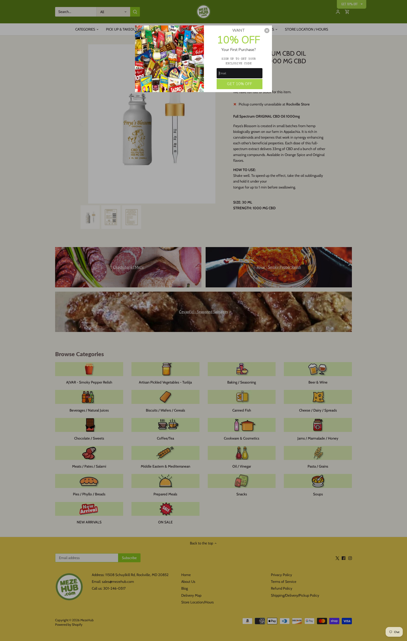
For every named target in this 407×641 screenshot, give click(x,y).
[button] (266, 30)
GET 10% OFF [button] (239, 83)
